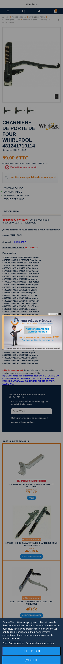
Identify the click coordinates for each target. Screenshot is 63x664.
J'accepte (31, 660)
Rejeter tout (31, 651)
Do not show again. (54, 314)
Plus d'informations (13, 643)
